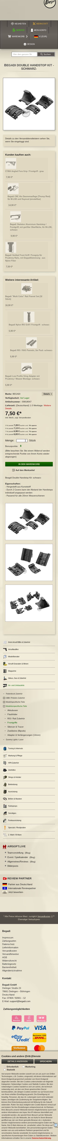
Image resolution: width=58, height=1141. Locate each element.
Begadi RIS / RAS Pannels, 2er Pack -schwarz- (31, 350)
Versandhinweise (10, 954)
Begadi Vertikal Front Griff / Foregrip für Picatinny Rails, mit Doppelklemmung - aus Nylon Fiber (25, 258)
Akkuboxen (12, 710)
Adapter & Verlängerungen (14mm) (23, 735)
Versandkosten (25, 418)
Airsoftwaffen (13, 649)
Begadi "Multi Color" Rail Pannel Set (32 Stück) (23, 297)
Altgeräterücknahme (12, 970)
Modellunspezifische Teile (16, 706)
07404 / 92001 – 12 (16, 998)
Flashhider (12, 714)
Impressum (7, 937)
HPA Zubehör (13, 763)
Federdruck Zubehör (14, 694)
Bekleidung (12, 784)
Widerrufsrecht (9, 960)
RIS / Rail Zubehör (16, 718)
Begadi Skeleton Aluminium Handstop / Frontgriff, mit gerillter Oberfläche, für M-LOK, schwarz (31, 227)
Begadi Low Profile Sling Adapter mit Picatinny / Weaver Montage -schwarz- (22, 377)
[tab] (47, 394)
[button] (40, 36)
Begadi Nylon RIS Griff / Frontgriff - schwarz (29, 325)
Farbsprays (12, 806)
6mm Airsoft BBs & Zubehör (19, 642)
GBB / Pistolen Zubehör (15, 698)
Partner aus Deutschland (20, 884)
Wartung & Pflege (15, 756)
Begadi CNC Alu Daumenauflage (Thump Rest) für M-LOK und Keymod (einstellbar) (29, 197)
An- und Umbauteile (16, 685)
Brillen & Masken (15, 799)
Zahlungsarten (9, 941)
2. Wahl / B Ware (15, 835)
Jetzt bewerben (15, 892)
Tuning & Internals (15, 748)
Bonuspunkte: (11, 446)
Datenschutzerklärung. (41, 1138)
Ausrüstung (12, 792)
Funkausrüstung (14, 820)
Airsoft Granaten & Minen (18, 664)
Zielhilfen (12, 770)
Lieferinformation (10, 947)
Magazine (12, 671)
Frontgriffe (12, 722)
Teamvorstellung (18, 852)
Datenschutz (8, 944)
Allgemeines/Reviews (21, 861)
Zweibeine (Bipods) (16, 731)
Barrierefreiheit (9, 967)
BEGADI (16, 394)
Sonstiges (12, 813)
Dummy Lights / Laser (14, 740)
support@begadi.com (20, 1001)
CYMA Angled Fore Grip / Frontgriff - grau (24, 171)
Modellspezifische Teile (15, 702)
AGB (4, 957)
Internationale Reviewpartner (22, 888)
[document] (29, 1096)
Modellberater (13, 657)
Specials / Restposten (17, 828)
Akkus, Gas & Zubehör (17, 678)
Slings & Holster (14, 777)
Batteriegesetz (9, 964)
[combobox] (24, 54)
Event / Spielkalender (21, 857)
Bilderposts (12, 866)
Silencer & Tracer (15, 727)
